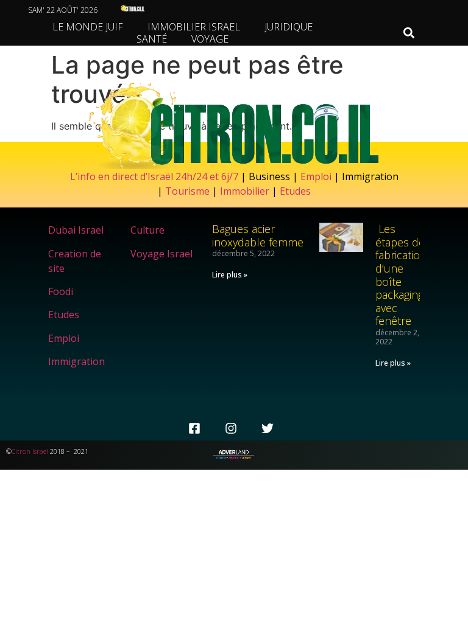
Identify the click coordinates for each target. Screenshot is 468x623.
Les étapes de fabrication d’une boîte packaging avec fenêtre (401, 274)
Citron (21, 451)
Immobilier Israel (193, 27)
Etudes (295, 191)
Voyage (210, 39)
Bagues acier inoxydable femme (257, 235)
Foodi (60, 291)
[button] (409, 33)
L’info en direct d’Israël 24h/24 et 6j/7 (155, 176)
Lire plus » (229, 275)
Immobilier (244, 191)
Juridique (288, 27)
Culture (147, 230)
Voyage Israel (161, 253)
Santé (151, 39)
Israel (40, 451)
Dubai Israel (76, 230)
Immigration (76, 361)
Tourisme (187, 191)
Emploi (316, 176)
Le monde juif (87, 27)
